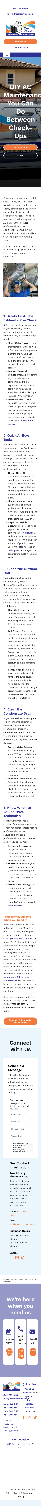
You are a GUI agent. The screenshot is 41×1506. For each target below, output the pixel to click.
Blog (31, 1279)
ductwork (29, 532)
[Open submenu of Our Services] (36, 1392)
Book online (20, 41)
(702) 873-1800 (20, 8)
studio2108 (9, 1279)
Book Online (9, 1352)
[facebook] (11, 1257)
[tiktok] (22, 1257)
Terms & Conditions (24, 1493)
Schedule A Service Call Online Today (20, 1021)
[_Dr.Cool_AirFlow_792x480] (11, 1382)
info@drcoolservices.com (20, 13)
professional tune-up (20, 938)
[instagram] (17, 1257)
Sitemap (21, 1496)
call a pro (13, 550)
